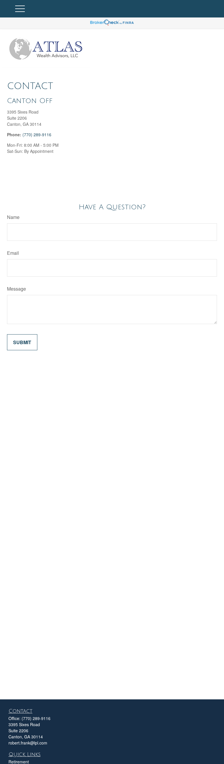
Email (13, 253)
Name (13, 217)
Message (16, 288)
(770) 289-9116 (36, 134)
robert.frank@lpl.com (27, 743)
